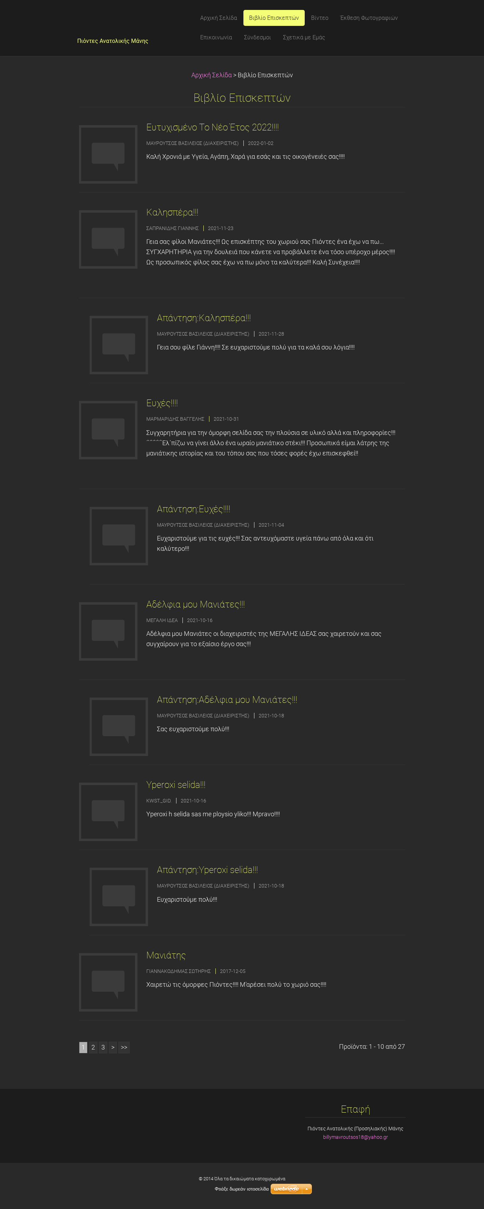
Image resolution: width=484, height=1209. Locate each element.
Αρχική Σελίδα (211, 75)
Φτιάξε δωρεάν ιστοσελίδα (242, 1189)
